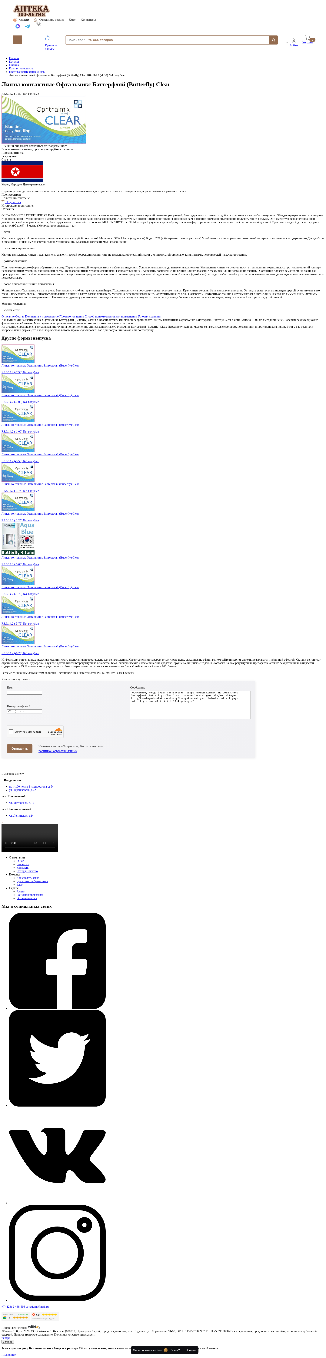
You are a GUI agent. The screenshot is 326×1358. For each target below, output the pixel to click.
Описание (8, 316)
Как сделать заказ (28, 877)
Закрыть (7, 1341)
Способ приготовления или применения (111, 316)
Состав (19, 316)
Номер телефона (18, 706)
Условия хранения (149, 316)
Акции (24, 20)
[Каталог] (17, 39)
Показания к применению (42, 316)
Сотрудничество (27, 871)
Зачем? (175, 1350)
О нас (20, 860)
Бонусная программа (30, 894)
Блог (72, 19)
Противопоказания (71, 316)
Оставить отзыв (51, 20)
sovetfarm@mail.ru (37, 1306)
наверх (6, 1338)
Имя (11, 687)
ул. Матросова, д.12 (21, 802)
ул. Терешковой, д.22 (22, 790)
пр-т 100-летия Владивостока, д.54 (31, 786)
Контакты (88, 19)
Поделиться (13, 202)
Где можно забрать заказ (32, 881)
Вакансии (23, 864)
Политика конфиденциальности (74, 1334)
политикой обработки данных (57, 750)
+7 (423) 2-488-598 (13, 1306)
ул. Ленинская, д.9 (21, 815)
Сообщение (137, 687)
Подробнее (9, 1354)
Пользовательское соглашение (33, 1334)
